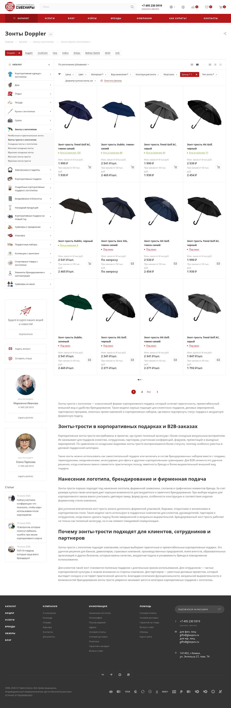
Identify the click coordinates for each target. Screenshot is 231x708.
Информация (98, 606)
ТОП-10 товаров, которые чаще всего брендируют (28, 554)
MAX (119, 674)
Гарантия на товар (149, 622)
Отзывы (47, 622)
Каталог (10, 606)
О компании (49, 613)
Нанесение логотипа (100, 613)
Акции (9, 613)
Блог (8, 640)
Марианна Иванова (26, 403)
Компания (50, 606)
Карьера (47, 627)
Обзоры (10, 633)
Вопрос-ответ (96, 650)
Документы (49, 636)
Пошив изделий (97, 622)
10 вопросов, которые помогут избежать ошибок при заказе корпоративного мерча (29, 533)
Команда (47, 617)
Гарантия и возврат (99, 646)
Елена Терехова (25, 462)
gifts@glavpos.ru (189, 635)
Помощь (145, 606)
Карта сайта (146, 636)
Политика (94, 641)
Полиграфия (95, 617)
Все (149, 391)
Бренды (10, 626)
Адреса (92, 627)
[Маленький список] (192, 64)
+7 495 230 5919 (152, 5)
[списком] (215, 64)
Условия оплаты (97, 631)
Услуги (10, 619)
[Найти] (132, 6)
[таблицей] (220, 64)
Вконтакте (102, 674)
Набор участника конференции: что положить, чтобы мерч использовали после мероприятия (29, 507)
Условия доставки (98, 636)
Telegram (111, 674)
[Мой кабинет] (183, 7)
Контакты (48, 631)
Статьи (9, 487)
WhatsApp (128, 674)
